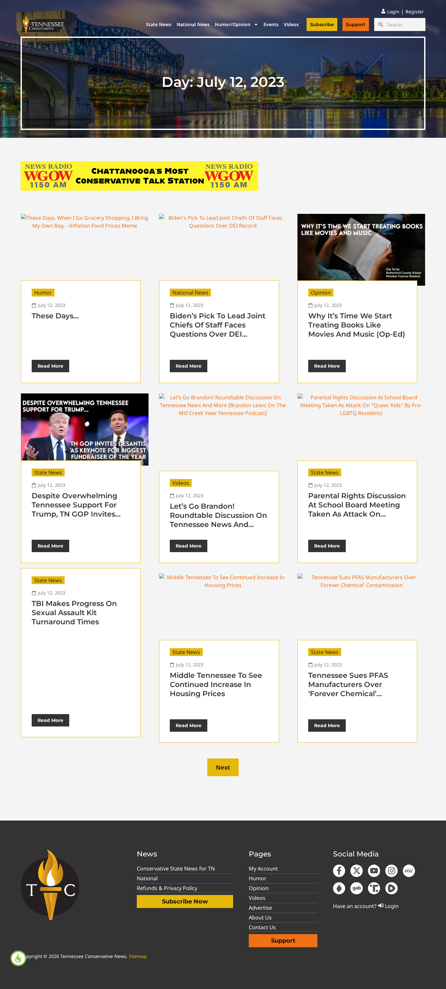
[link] (18, 958)
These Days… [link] (55, 315)
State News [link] (158, 24)
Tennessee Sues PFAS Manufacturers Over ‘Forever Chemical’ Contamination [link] (348, 689)
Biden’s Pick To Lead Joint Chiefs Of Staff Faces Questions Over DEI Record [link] (217, 329)
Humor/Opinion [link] (232, 24)
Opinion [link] (321, 292)
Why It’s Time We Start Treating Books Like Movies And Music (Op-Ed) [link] (356, 325)
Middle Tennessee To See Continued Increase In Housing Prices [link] (216, 684)
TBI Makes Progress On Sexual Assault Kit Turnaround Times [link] (74, 612)
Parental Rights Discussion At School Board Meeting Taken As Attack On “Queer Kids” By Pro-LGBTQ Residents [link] (357, 514)
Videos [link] (291, 24)
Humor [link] (43, 292)
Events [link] (271, 24)
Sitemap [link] (138, 956)
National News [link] (193, 24)
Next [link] (223, 767)
